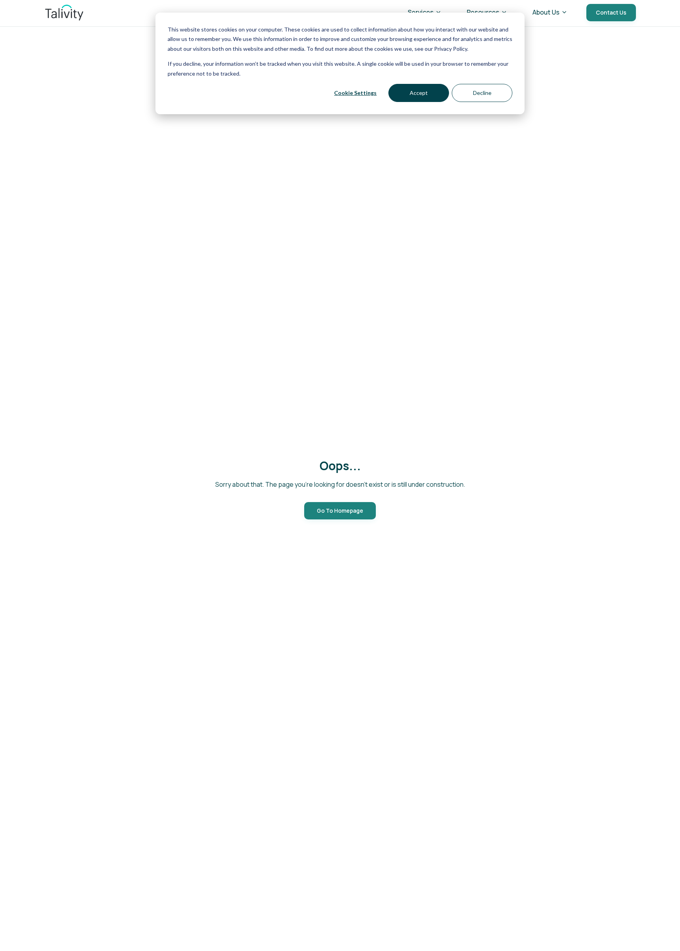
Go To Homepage (340, 510)
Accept (419, 92)
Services (421, 12)
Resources (483, 12)
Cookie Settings (355, 92)
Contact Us (611, 12)
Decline (482, 92)
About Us (546, 12)
